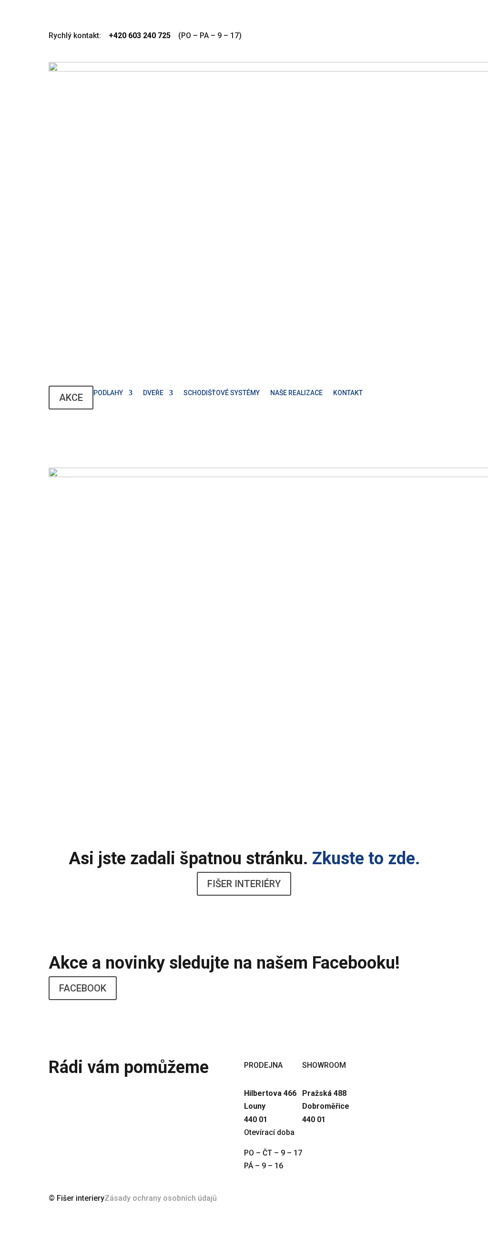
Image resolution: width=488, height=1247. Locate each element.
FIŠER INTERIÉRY (244, 883)
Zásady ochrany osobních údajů (160, 1198)
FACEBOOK (82, 988)
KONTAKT (348, 393)
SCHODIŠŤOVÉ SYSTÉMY (221, 393)
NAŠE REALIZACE (296, 393)
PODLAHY (108, 393)
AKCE (71, 397)
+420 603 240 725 (120, 1089)
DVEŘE (153, 393)
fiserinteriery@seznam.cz (146, 1106)
